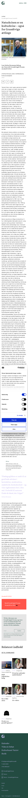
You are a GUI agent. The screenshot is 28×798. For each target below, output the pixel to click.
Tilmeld (19, 630)
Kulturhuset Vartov (10, 750)
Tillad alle (14, 420)
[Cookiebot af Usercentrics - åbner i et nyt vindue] (19, 368)
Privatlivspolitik (5, 790)
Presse (3, 785)
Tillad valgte (14, 424)
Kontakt (3, 783)
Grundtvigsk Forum (9, 771)
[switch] (24, 399)
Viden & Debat (8, 747)
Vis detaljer (20, 415)
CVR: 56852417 (5, 766)
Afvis (14, 429)
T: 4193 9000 (5, 764)
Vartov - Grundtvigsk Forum (11, 777)
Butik (4, 754)
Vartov (5, 774)
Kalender (5, 743)
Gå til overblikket (8, 652)
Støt (2, 788)
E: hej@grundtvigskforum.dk (9, 761)
